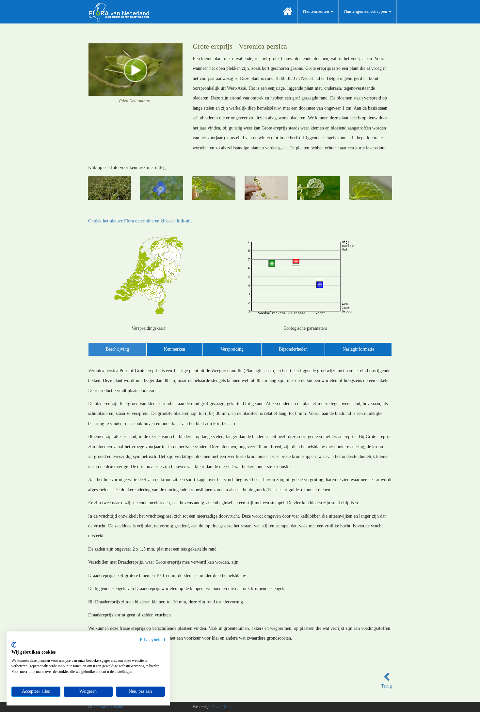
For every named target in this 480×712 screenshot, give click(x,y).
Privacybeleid (152, 639)
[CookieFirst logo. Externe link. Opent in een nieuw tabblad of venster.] (13, 645)
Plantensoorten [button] (316, 11)
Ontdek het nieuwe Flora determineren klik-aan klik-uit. (140, 221)
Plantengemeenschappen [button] (366, 11)
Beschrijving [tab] (117, 349)
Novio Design (222, 706)
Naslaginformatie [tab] (358, 349)
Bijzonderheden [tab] (293, 349)
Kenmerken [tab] (174, 349)
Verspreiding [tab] (232, 349)
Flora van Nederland (107, 706)
